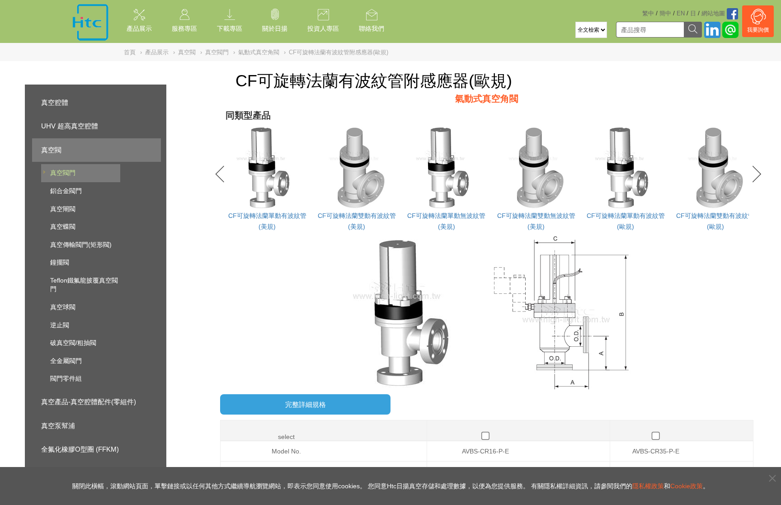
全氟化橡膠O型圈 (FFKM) (80, 449)
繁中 (648, 13)
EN (681, 13)
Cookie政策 (686, 486)
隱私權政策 (648, 486)
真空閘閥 (62, 208)
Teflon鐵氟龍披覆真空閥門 (84, 285)
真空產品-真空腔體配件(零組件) (88, 402)
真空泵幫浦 (58, 425)
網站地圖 (713, 13)
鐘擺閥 (59, 262)
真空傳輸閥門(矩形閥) (81, 244)
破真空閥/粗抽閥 (73, 342)
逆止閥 (59, 325)
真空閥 (51, 150)
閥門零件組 (66, 378)
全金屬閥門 (66, 360)
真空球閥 (62, 307)
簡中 (665, 13)
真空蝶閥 (62, 226)
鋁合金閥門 (66, 190)
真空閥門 (62, 172)
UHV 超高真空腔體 (69, 126)
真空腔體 (54, 102)
